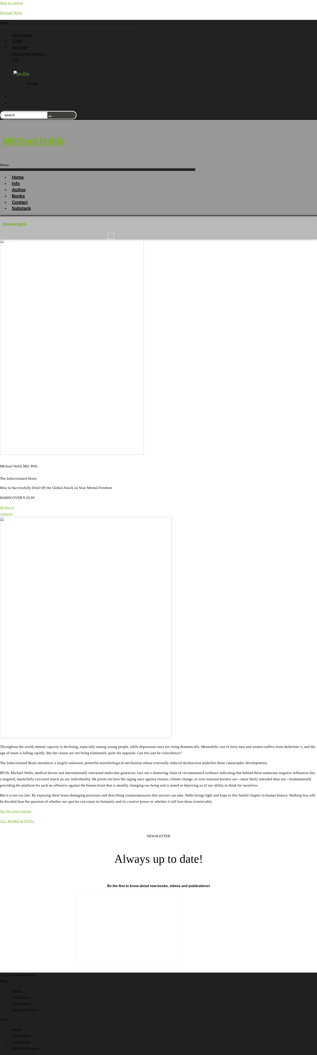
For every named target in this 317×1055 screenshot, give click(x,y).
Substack (21, 208)
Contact (20, 202)
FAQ (15, 60)
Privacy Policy (21, 997)
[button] (67, 24)
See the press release (15, 811)
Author (19, 189)
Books (18, 196)
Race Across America (28, 54)
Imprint (17, 991)
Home (18, 177)
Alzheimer (19, 47)
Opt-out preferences (25, 1009)
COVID (17, 41)
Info (16, 183)
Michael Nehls (11, 13)
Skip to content (11, 3)
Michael (34, 141)
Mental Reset (22, 35)
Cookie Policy (21, 1003)
